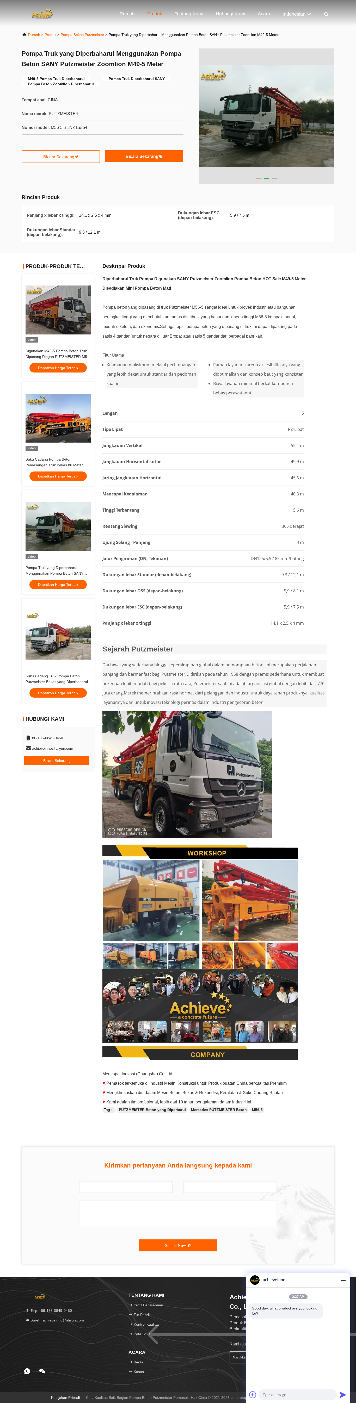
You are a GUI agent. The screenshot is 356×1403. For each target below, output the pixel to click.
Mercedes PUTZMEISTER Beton (219, 1110)
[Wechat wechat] (42, 1371)
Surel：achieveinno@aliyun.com (56, 1320)
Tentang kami (189, 13)
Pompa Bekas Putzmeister (82, 35)
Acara (264, 13)
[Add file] (252, 1394)
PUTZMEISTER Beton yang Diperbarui (152, 1110)
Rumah (127, 13)
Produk (154, 13)
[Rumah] (42, 13)
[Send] (343, 1394)
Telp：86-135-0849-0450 (50, 1310)
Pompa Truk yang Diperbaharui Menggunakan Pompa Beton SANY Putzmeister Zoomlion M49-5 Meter (55, 573)
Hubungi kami (230, 13)
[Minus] (343, 1280)
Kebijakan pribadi (65, 1397)
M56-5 (257, 1110)
